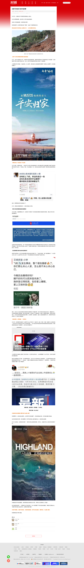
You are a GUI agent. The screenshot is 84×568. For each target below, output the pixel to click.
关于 (57, 2)
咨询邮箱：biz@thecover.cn (49, 554)
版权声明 (34, 554)
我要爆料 (40, 554)
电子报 (49, 2)
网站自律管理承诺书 (60, 554)
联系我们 (28, 554)
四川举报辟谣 (53, 2)
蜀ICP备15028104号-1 (48, 559)
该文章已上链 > (21, 11)
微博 (47, 2)
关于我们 (21, 554)
